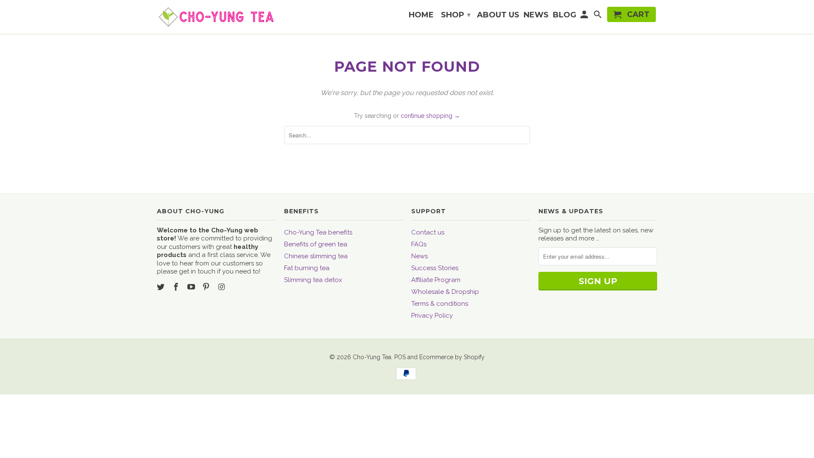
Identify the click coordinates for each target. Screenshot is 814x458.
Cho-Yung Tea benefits (318, 232)
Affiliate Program (435, 280)
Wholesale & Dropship (445, 292)
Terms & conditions (439, 303)
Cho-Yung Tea (372, 357)
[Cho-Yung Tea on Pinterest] (207, 286)
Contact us (427, 232)
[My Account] (585, 16)
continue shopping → (430, 115)
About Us (498, 15)
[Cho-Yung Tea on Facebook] (176, 286)
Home (421, 15)
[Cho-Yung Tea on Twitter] (161, 286)
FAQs (419, 244)
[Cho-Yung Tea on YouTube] (192, 286)
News (419, 256)
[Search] (598, 16)
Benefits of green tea (315, 244)
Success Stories (434, 268)
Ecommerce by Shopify (452, 357)
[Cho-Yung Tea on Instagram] (222, 286)
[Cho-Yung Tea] (216, 17)
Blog (564, 15)
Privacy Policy (432, 315)
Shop (456, 15)
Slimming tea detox (313, 280)
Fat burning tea (306, 268)
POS (400, 357)
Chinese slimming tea (316, 256)
